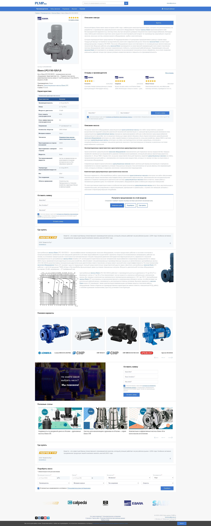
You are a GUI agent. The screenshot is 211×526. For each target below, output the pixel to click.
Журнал (74, 9)
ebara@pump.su (171, 3)
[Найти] (126, 3)
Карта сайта (95, 518)
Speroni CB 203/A (167, 353)
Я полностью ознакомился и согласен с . (65, 488)
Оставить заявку (132, 394)
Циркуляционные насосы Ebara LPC (56, 85)
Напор (74, 475)
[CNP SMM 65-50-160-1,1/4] (122, 333)
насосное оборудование (92, 138)
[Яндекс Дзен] (36, 519)
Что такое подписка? (96, 516)
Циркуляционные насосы (67, 139)
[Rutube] (42, 519)
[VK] (39, 519)
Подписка (65, 9)
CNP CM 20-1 (101, 353)
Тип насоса (110, 475)
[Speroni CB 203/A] (156, 333)
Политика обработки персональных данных (112, 518)
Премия (82, 9)
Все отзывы (169, 73)
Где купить (142, 205)
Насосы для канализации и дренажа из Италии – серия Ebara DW (105, 432)
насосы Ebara (145, 30)
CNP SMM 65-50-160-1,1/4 (131, 353)
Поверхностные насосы (66, 137)
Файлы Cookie (105, 520)
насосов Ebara (154, 42)
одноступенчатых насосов (139, 175)
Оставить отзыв (74, 20)
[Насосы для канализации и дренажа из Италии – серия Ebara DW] (105, 418)
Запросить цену (117, 205)
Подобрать (130, 205)
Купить (158, 23)
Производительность (44, 475)
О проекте (89, 518)
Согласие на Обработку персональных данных (119, 117)
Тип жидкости (157, 475)
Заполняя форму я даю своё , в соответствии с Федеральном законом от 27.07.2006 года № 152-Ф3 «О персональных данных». (58, 215)
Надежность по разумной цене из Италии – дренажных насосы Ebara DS (59, 432)
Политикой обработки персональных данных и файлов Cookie (110, 523)
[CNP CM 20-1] (88, 333)
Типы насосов (55, 9)
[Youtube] (45, 519)
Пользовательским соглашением (79, 488)
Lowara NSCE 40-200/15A (63, 353)
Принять (182, 523)
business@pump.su (170, 517)
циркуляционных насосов (157, 156)
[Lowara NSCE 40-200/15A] (54, 333)
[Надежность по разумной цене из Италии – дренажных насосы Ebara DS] (60, 418)
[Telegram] (48, 519)
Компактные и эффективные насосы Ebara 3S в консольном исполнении (147, 432)
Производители (42, 9)
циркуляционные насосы (143, 185)
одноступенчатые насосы (130, 130)
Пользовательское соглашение (112, 516)
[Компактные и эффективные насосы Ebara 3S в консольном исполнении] (151, 418)
